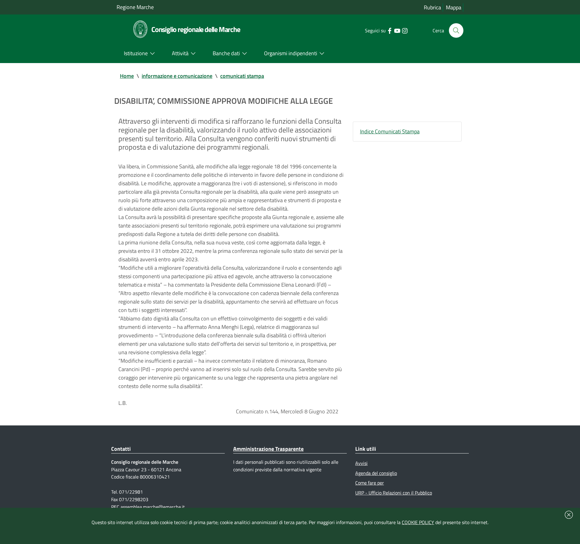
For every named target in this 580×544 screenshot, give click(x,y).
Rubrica (432, 7)
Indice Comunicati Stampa (390, 131)
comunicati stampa (242, 76)
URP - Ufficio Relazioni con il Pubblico (393, 492)
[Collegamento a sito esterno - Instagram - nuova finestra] (404, 30)
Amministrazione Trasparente (268, 449)
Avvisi (361, 463)
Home (127, 76)
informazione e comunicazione (177, 76)
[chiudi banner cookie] (568, 515)
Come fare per (369, 482)
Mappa (453, 7)
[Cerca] (456, 30)
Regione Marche (135, 7)
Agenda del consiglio (376, 473)
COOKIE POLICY (418, 522)
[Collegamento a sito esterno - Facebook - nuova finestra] (389, 30)
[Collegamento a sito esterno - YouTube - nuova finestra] (397, 30)
